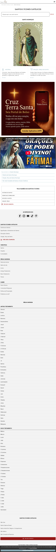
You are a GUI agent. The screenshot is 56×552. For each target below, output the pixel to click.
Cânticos (3, 373)
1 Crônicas (3, 345)
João (2, 440)
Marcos (2, 434)
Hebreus (3, 485)
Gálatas (2, 455)
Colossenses (4, 464)
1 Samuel (3, 333)
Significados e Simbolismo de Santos (10, 230)
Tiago (2, 488)
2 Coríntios (3, 452)
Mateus (2, 431)
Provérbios (3, 367)
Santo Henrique (17, 4)
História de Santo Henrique (9, 175)
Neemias (3, 354)
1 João (2, 497)
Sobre (2, 282)
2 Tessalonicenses (5, 470)
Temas (2, 277)
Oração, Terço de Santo (6, 236)
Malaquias (3, 424)
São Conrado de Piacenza (7, 534)
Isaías (2, 376)
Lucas (2, 437)
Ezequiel (3, 385)
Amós (2, 397)
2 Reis (2, 342)
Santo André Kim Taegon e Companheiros (11, 528)
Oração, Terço (6, 201)
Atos (2, 443)
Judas (2, 506)
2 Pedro (3, 494)
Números (3, 318)
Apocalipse (3, 510)
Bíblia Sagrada (5, 259)
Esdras (2, 351)
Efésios (2, 458)
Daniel (2, 388)
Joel (2, 394)
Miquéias (3, 406)
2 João (2, 500)
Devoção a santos (7, 198)
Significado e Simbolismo (8, 195)
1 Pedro (2, 491)
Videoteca (4, 245)
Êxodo (2, 312)
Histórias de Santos (7, 192)
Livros (2, 268)
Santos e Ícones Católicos (9, 224)
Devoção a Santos (5, 233)
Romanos (3, 446)
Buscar (52, 14)
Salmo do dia (4, 265)
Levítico (3, 315)
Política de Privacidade (6, 291)
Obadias (3, 400)
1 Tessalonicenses (5, 467)
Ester (2, 358)
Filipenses (3, 461)
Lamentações (4, 382)
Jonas (2, 403)
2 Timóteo (3, 476)
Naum (2, 409)
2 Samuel (3, 336)
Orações (3, 251)
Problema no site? (5, 294)
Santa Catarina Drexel (6, 525)
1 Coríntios (3, 449)
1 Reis (2, 339)
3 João (2, 503)
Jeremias (3, 379)
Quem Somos (4, 285)
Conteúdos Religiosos (6, 288)
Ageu (2, 418)
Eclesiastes (3, 370)
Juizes (2, 327)
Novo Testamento (5, 274)
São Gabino (3, 531)
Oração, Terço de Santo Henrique (11, 178)
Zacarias (3, 421)
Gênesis (3, 309)
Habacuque (3, 412)
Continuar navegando (28, 550)
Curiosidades (4, 254)
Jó (1, 361)
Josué (2, 324)
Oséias (2, 391)
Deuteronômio (4, 321)
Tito (2, 479)
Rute (2, 330)
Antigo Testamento (5, 271)
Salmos (2, 364)
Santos (2, 248)
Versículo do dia (5, 262)
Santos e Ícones (10, 4)
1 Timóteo (3, 473)
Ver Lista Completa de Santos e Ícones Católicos (15, 181)
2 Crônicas (3, 348)
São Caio (3, 522)
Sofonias (3, 415)
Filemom (3, 482)
